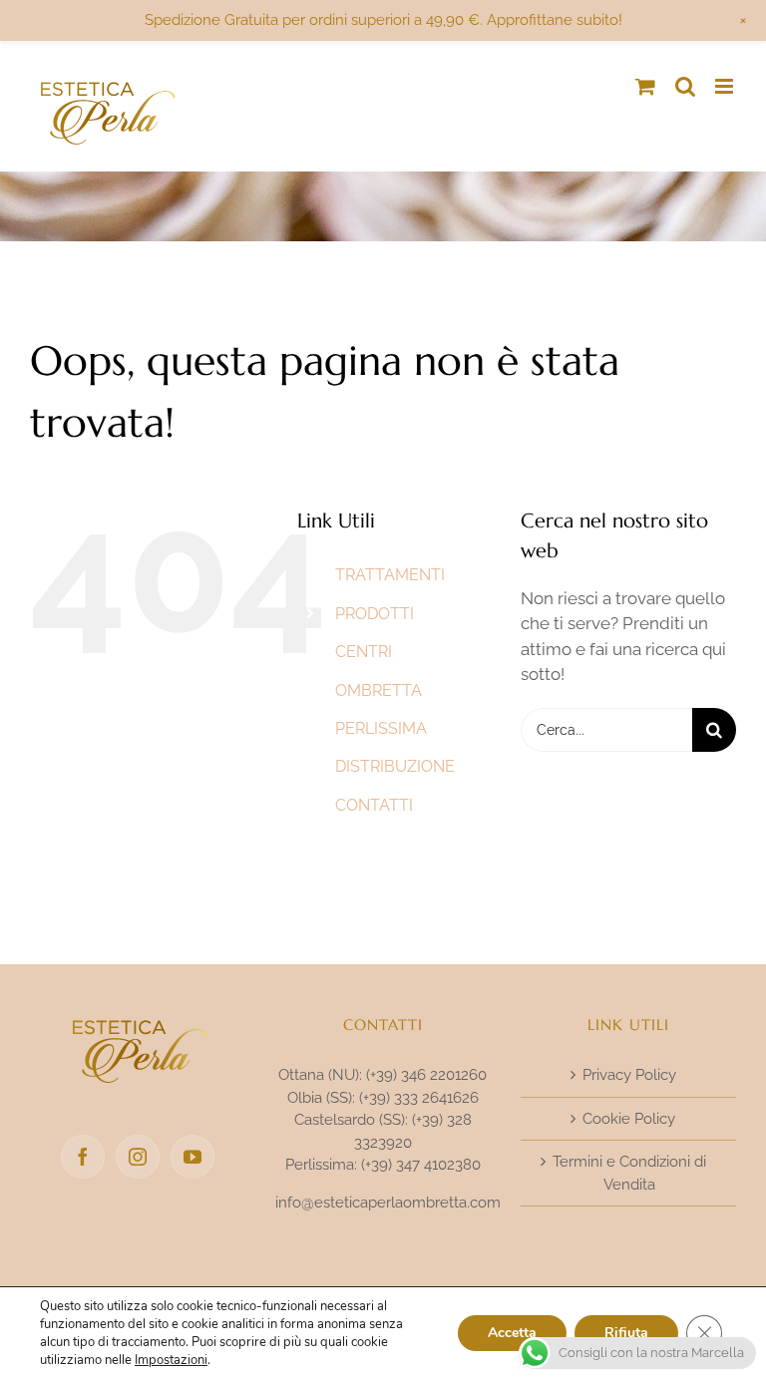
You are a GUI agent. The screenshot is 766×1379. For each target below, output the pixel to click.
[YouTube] (192, 1157)
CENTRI (363, 651)
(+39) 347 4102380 (421, 1165)
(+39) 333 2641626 (419, 1098)
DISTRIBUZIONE (395, 766)
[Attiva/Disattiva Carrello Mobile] (645, 86)
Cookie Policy (628, 1119)
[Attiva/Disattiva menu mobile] (725, 86)
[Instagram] (138, 1157)
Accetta (512, 1332)
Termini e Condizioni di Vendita (629, 1173)
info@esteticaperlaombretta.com (388, 1202)
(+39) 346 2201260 (426, 1075)
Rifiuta (626, 1332)
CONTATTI (374, 805)
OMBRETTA (378, 690)
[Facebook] (83, 1157)
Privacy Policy (629, 1075)
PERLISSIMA (381, 728)
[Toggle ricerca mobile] (685, 86)
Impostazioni (171, 1360)
